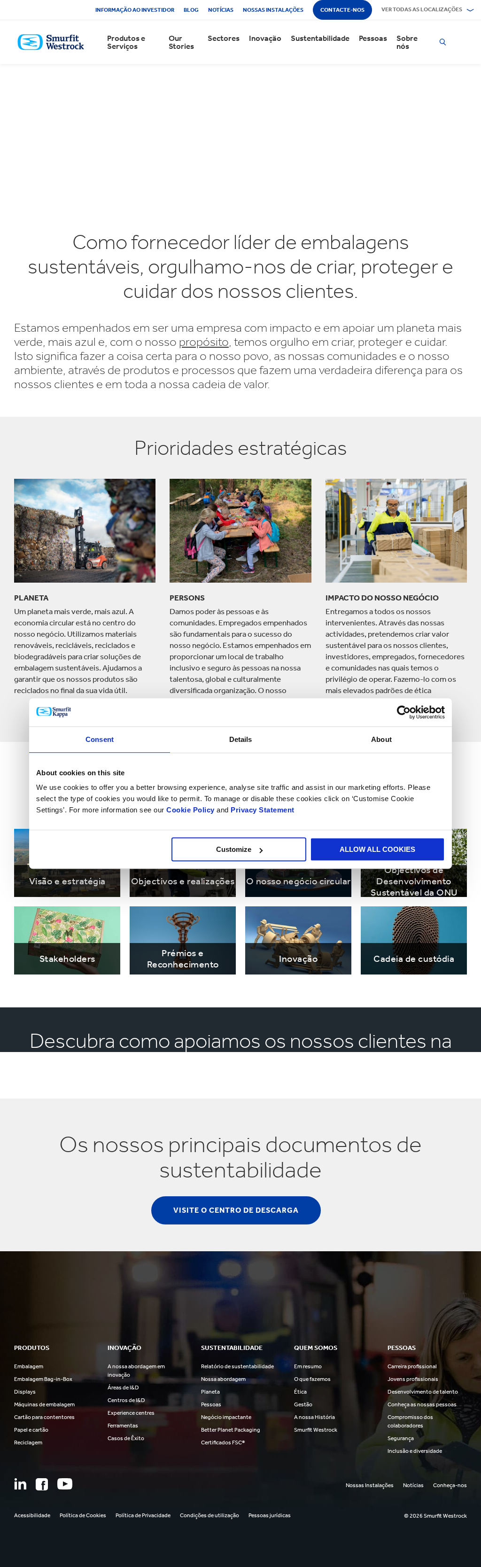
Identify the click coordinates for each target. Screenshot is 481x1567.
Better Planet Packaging (230, 1430)
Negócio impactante (226, 1417)
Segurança (401, 1438)
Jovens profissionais (413, 1379)
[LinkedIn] (20, 1483)
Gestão (303, 1404)
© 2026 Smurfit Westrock (435, 1515)
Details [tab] (240, 739)
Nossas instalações (273, 10)
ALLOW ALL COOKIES (377, 849)
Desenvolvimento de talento (423, 1391)
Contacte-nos (342, 10)
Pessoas (373, 38)
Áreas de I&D (123, 1387)
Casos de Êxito (126, 1438)
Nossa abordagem (223, 1379)
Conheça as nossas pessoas (422, 1404)
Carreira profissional (412, 1366)
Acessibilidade (32, 1515)
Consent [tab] (99, 739)
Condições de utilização (209, 1515)
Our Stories (181, 42)
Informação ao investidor (134, 10)
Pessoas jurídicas (269, 1515)
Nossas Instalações (370, 1485)
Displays (25, 1391)
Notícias (220, 10)
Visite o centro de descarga (236, 1210)
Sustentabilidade (320, 38)
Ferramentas (123, 1425)
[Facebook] (42, 1484)
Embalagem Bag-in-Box (43, 1379)
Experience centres (131, 1413)
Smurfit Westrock (315, 1430)
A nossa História (314, 1417)
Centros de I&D (126, 1400)
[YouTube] (64, 1483)
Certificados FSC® (223, 1442)
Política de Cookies (83, 1515)
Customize (233, 849)
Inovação (265, 38)
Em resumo (308, 1366)
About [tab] (381, 739)
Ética (300, 1391)
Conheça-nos (450, 1485)
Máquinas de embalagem (44, 1404)
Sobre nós (407, 42)
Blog (191, 10)
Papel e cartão (31, 1430)
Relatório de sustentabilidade (237, 1366)
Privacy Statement (262, 810)
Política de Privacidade (143, 1515)
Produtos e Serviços (126, 42)
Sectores (224, 38)
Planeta (210, 1391)
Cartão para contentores (44, 1417)
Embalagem (28, 1366)
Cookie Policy (190, 810)
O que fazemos (312, 1379)
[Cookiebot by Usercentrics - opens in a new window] (404, 712)
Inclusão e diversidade (415, 1451)
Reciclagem (28, 1442)
